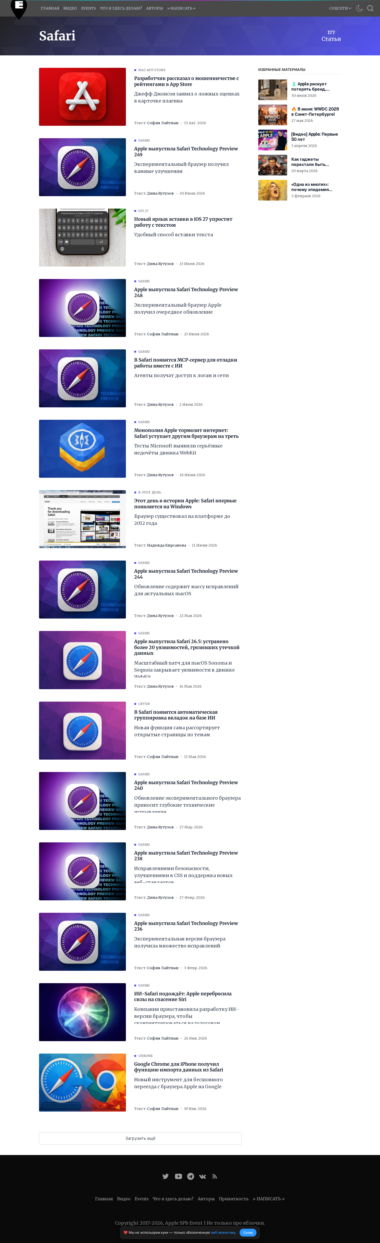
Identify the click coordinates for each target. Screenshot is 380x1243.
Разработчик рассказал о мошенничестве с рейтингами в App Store (186, 81)
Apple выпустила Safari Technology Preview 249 (186, 152)
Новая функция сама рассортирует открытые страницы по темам (177, 731)
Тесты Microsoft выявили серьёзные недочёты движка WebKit (178, 449)
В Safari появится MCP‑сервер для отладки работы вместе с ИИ (185, 363)
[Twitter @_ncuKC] (166, 1176)
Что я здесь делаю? (121, 8)
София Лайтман (162, 123)
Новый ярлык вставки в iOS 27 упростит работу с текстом (183, 222)
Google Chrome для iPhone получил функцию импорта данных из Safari (178, 1067)
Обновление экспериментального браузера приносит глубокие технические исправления (187, 805)
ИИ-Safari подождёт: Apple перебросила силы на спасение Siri (183, 997)
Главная (50, 8)
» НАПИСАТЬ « (181, 8)
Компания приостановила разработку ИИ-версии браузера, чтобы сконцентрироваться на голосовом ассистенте (186, 1016)
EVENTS (88, 8)
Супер (248, 1232)
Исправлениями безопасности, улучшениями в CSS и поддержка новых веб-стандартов (183, 875)
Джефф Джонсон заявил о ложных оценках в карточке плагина (187, 97)
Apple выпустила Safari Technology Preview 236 (186, 926)
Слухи (144, 704)
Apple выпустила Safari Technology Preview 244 (186, 574)
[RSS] (215, 1176)
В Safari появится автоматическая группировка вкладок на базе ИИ (176, 715)
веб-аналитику (223, 1232)
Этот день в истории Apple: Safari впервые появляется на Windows (185, 504)
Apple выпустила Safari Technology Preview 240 (186, 785)
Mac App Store (151, 70)
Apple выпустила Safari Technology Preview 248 (186, 292)
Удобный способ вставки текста (173, 235)
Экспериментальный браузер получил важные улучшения (181, 167)
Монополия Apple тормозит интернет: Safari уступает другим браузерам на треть (186, 433)
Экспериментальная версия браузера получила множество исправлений (179, 942)
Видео (70, 8)
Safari (144, 140)
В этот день (149, 492)
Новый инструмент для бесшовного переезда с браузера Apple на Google (178, 1083)
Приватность (233, 1198)
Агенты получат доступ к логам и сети (181, 375)
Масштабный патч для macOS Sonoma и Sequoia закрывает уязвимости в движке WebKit (184, 670)
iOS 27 (143, 211)
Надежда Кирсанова (166, 545)
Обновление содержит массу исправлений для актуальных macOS (186, 590)
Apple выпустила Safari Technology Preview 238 (186, 856)
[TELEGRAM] (191, 1176)
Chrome (145, 1056)
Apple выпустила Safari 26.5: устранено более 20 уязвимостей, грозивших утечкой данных (187, 647)
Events (142, 1198)
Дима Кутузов (160, 193)
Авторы (154, 8)
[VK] (202, 1176)
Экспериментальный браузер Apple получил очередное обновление (178, 308)
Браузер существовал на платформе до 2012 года (182, 519)
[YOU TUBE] (178, 1176)
